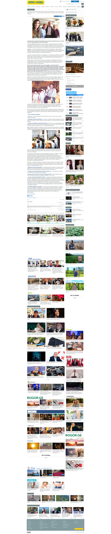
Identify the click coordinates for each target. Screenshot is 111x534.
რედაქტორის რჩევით (71, 15)
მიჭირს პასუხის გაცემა (70, 83)
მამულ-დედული (69, 225)
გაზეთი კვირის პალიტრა (72, 12)
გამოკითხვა (69, 61)
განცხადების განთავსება (65, 1)
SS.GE (28, 213)
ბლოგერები (30, 493)
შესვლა (82, 1)
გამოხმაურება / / (61, 202)
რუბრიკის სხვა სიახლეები (33, 306)
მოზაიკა (68, 143)
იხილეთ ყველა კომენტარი (31, 209)
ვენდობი (68, 78)
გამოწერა (75, 1)
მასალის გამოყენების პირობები (80, 532)
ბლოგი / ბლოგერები (72, 9)
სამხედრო (68, 207)
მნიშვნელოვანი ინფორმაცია (72, 189)
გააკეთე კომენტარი (61, 209)
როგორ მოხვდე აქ (62, 213)
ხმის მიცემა (74, 86)
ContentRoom (61, 225)
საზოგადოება (31, 9)
